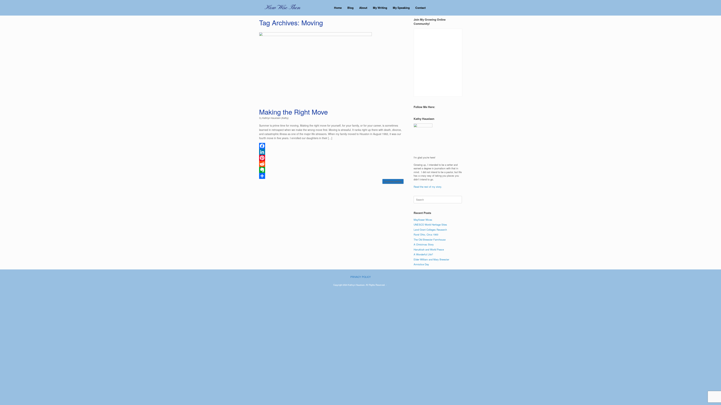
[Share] (331, 176)
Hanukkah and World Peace (429, 249)
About (363, 7)
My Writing (380, 7)
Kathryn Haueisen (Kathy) (275, 117)
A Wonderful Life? (423, 254)
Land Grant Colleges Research (430, 229)
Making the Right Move (293, 111)
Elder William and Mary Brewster (431, 259)
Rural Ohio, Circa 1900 (426, 234)
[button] (456, 8)
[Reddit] (331, 164)
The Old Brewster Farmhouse (430, 239)
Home (338, 7)
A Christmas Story (424, 244)
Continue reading (393, 181)
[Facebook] (331, 146)
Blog (350, 7)
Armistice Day (421, 264)
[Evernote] (331, 170)
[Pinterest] (331, 158)
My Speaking (401, 7)
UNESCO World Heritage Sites (430, 224)
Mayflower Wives (423, 219)
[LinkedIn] (331, 152)
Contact (420, 7)
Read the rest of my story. (428, 186)
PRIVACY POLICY (360, 277)
